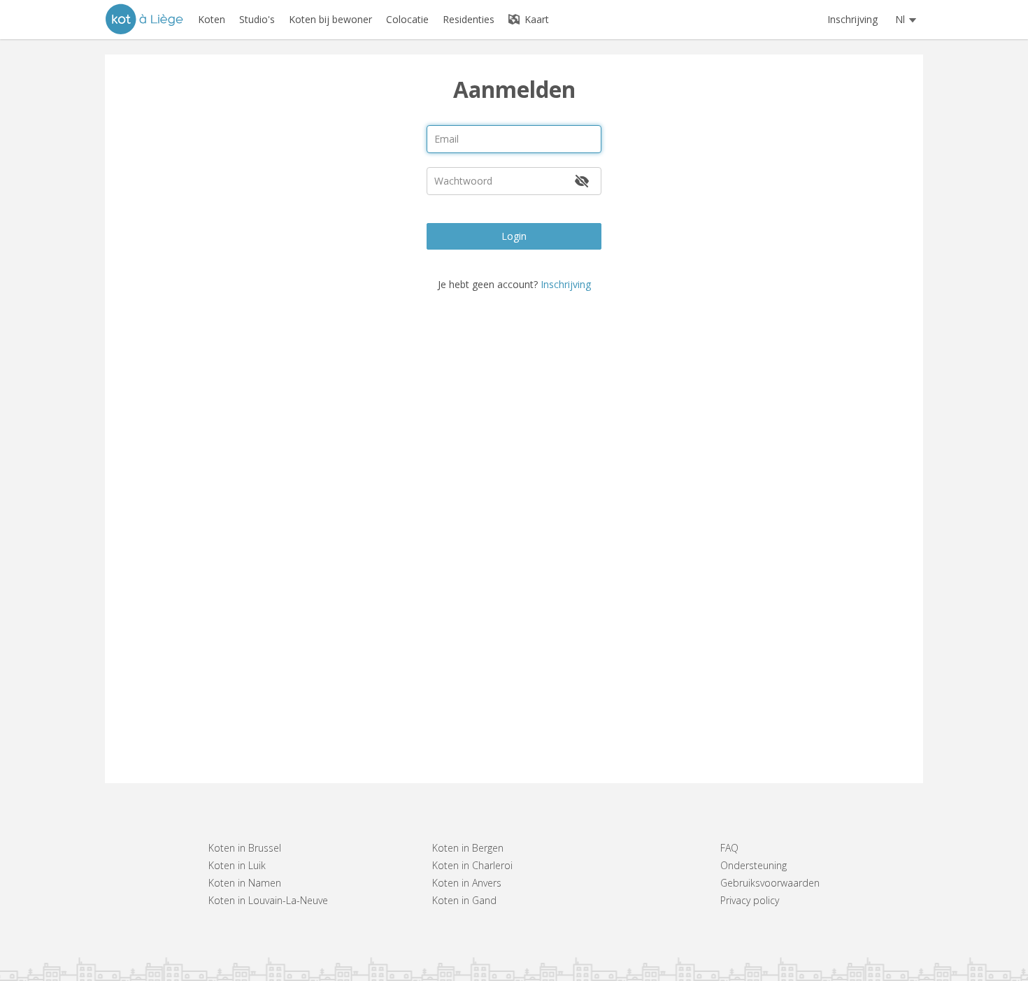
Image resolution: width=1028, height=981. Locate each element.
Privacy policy (749, 900)
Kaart (535, 19)
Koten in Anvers (466, 882)
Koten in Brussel (244, 847)
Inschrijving (852, 19)
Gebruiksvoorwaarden (770, 882)
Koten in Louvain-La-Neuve (268, 900)
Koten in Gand (464, 900)
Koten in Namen (244, 882)
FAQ (729, 847)
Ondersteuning (753, 865)
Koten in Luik (237, 865)
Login (514, 236)
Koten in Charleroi (472, 865)
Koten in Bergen (468, 847)
